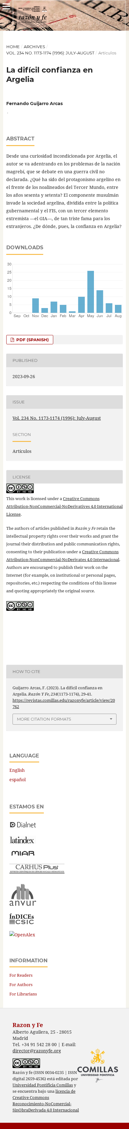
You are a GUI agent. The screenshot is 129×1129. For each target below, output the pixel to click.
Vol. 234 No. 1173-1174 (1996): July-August (50, 52)
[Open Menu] (6, 6)
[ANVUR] (22, 905)
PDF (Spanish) (32, 339)
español (17, 779)
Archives (34, 46)
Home (13, 46)
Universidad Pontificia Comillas (43, 1085)
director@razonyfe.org (37, 1051)
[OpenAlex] (22, 935)
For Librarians (23, 994)
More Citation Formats (44, 718)
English (17, 770)
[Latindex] (22, 842)
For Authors (21, 984)
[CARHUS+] (36, 872)
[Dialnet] (23, 827)
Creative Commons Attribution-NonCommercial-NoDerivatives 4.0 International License (64, 506)
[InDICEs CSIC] (21, 922)
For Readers (21, 975)
